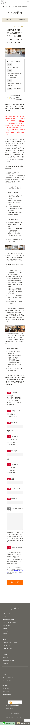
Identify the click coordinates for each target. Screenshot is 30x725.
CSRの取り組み (6, 625)
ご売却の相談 (6, 689)
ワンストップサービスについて (9, 622)
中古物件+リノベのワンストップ (10, 642)
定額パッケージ (6, 645)
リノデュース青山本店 (7, 677)
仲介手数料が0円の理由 (8, 619)
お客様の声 (5, 663)
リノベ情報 (21, 19)
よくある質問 (6, 691)
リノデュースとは (6, 614)
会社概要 (5, 628)
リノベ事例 (4, 654)
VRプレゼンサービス (7, 648)
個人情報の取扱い (7, 694)
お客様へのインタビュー (8, 660)
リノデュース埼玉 (6, 680)
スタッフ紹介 (5, 631)
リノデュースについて (7, 617)
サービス (4, 639)
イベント (4, 669)
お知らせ (8, 19)
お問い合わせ (5, 686)
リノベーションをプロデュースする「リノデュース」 (4, 2)
